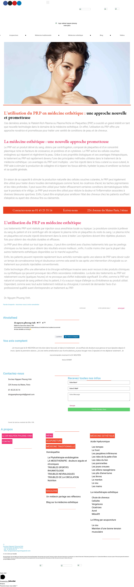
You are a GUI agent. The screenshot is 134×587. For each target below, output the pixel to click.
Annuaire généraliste (30, 558)
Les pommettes (99, 463)
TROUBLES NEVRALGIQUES (61, 474)
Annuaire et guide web (40, 558)
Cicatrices (96, 507)
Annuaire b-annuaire (59, 558)
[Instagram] (10, 3)
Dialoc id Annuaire (68, 558)
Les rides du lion (100, 460)
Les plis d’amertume (102, 473)
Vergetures (97, 504)
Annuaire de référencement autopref (18, 558)
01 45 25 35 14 (14, 390)
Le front (96, 450)
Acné (94, 510)
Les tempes (97, 447)
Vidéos (122, 35)
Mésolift (96, 514)
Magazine (51, 491)
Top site (12, 556)
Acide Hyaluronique (100, 441)
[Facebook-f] (5, 3)
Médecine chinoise (11, 559)
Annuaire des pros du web (43, 556)
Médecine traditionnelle (43, 35)
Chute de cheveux (100, 497)
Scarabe (15, 553)
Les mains (97, 486)
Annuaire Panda (6, 556)
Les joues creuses (100, 466)
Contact (7, 441)
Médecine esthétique (75, 35)
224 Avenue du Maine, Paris (19, 385)
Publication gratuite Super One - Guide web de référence (95, 556)
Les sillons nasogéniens (103, 470)
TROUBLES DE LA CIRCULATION (63, 477)
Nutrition (52, 480)
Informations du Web (50, 558)
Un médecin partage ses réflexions (63, 496)
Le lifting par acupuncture (103, 520)
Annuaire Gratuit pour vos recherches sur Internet (68, 556)
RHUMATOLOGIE (56, 470)
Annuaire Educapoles (32, 556)
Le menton (97, 479)
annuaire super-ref (111, 556)
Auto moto (81, 556)
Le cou (95, 483)
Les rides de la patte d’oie (104, 456)
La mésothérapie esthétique (104, 492)
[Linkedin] (19, 3)
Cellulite (96, 501)
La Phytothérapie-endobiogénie (63, 457)
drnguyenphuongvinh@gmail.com (21, 394)
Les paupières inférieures (104, 453)
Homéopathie (53, 452)
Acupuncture (13, 35)
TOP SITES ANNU (6, 558)
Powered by (4, 581)
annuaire (5, 559)
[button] (99, 409)
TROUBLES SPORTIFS (58, 467)
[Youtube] (14, 3)
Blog (101, 35)
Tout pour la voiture (53, 556)
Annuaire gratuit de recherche (122, 556)
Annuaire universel (24, 556)
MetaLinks (16, 556)
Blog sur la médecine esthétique (62, 502)
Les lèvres (97, 476)
